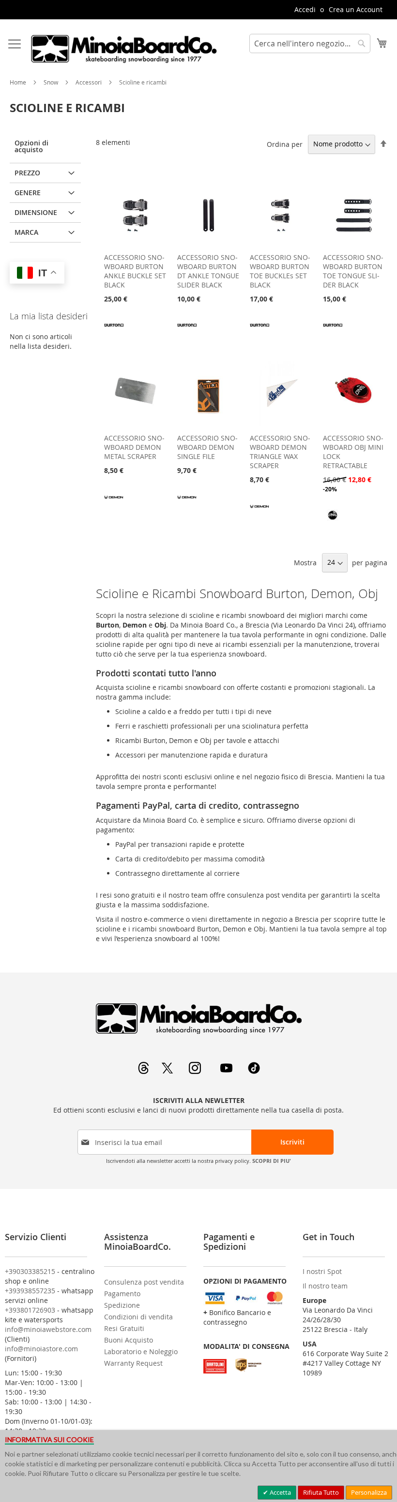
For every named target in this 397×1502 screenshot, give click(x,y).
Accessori (89, 82)
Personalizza (369, 1492)
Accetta (279, 1492)
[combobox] (309, 43)
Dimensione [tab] (36, 212)
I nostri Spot (322, 1271)
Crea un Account (355, 9)
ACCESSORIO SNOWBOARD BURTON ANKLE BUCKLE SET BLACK (135, 271)
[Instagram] (196, 1071)
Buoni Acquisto (128, 1340)
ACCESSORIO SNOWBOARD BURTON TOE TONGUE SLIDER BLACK (353, 271)
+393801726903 (30, 1310)
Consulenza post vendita (144, 1282)
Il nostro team (325, 1285)
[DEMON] (113, 503)
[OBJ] (332, 522)
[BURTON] (113, 332)
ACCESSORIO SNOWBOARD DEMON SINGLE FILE (207, 447)
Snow (52, 82)
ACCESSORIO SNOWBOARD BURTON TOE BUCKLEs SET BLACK (280, 271)
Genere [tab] (28, 192)
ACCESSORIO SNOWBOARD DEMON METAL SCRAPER (134, 447)
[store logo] (123, 49)
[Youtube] (227, 1071)
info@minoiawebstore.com (48, 1329)
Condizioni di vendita (138, 1316)
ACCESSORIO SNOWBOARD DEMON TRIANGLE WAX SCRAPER (280, 451)
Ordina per (285, 143)
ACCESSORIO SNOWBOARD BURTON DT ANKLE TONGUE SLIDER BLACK (208, 271)
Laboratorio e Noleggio (141, 1351)
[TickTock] (254, 1071)
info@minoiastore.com (41, 1348)
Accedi (305, 9)
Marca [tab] (26, 232)
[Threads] (144, 1071)
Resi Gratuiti (124, 1328)
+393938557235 (30, 1290)
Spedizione (122, 1305)
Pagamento (122, 1293)
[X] (168, 1071)
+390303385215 (30, 1271)
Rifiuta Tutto (321, 1492)
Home (19, 82)
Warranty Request (133, 1363)
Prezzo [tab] (27, 172)
